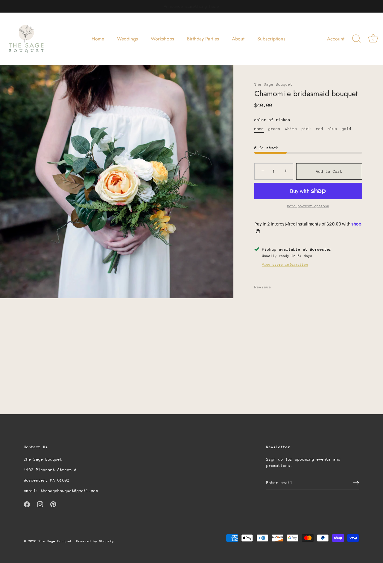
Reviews (262, 287)
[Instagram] (40, 504)
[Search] (356, 39)
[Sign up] (356, 483)
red (319, 128)
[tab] (265, 287)
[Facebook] (27, 504)
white (291, 128)
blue (332, 128)
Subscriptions (271, 38)
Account (335, 39)
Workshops (162, 38)
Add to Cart (329, 171)
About (238, 38)
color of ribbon (272, 119)
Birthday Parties (203, 38)
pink (306, 128)
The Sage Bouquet (273, 84)
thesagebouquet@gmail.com (69, 490)
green (274, 128)
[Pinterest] (53, 504)
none (259, 128)
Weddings (127, 38)
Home (98, 38)
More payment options (308, 206)
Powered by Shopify (95, 541)
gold (346, 128)
